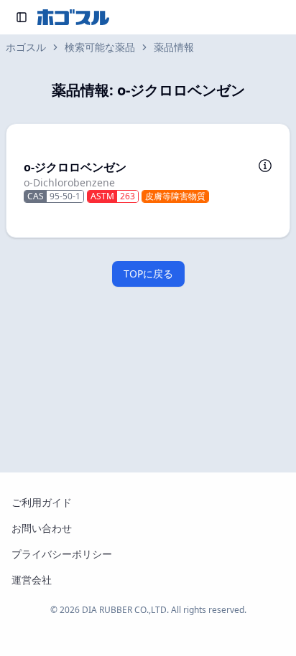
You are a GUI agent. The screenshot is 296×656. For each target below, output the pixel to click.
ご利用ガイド (41, 502)
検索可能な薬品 (100, 47)
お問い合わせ (41, 528)
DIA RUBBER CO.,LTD (124, 610)
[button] (148, 181)
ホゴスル (26, 47)
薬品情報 (174, 47)
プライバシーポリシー (61, 554)
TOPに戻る (148, 273)
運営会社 (31, 579)
